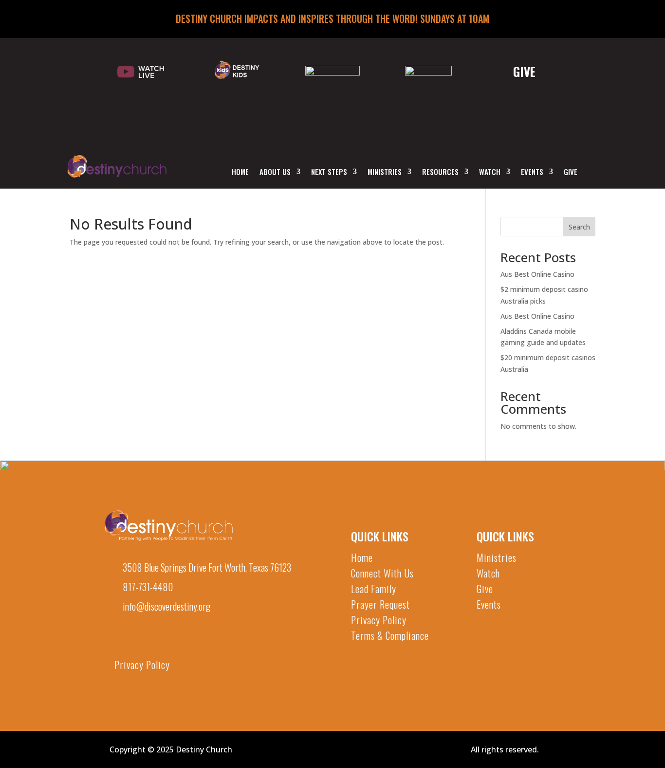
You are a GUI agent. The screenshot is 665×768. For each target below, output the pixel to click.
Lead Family (373, 588)
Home (240, 172)
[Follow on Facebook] (199, 642)
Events (532, 172)
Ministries (385, 172)
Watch (489, 172)
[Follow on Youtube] (121, 642)
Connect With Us (382, 573)
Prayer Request (380, 604)
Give (570, 172)
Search (579, 226)
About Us (275, 172)
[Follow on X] (147, 642)
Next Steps (329, 172)
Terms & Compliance (390, 635)
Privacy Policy (142, 664)
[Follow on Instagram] (173, 642)
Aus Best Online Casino (537, 274)
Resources (440, 172)
